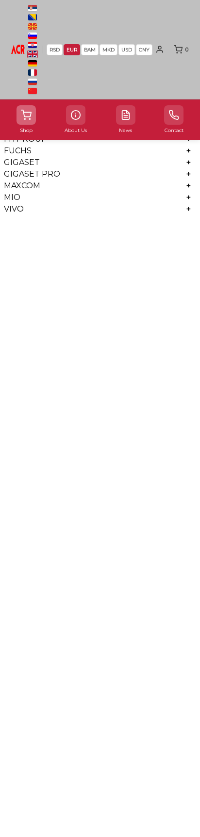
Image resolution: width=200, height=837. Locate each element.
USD (126, 50)
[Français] (32, 72)
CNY (144, 50)
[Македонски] (32, 26)
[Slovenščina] (32, 36)
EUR (72, 50)
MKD (108, 50)
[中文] (32, 91)
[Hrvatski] (32, 45)
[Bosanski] (32, 17)
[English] (32, 54)
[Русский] (32, 82)
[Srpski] (32, 8)
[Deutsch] (32, 63)
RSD (55, 50)
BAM (90, 50)
